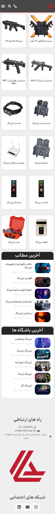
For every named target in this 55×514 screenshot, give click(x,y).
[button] (9, 6)
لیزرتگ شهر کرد (23, 362)
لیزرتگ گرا (26, 386)
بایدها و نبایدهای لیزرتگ (18, 302)
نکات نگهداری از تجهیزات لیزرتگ (18, 266)
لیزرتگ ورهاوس (23, 339)
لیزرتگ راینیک (24, 351)
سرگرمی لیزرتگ (23, 313)
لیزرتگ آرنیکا (25, 374)
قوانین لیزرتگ (24, 278)
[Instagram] (36, 507)
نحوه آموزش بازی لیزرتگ (19, 290)
